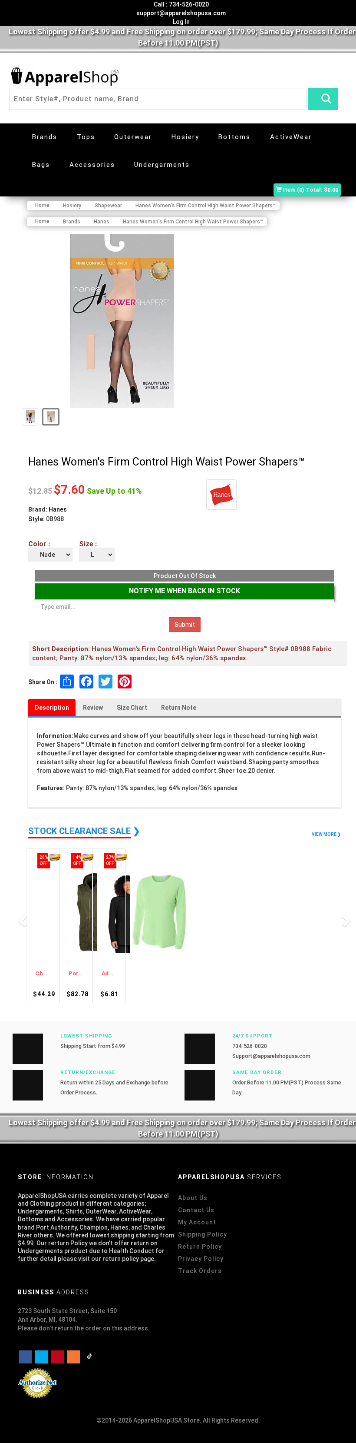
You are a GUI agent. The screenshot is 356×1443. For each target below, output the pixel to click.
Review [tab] (93, 707)
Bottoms (234, 137)
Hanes (58, 509)
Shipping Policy (202, 1234)
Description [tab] (52, 707)
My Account (197, 1222)
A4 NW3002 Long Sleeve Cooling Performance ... (109, 973)
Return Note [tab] (178, 707)
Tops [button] (86, 137)
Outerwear (133, 137)
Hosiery (185, 137)
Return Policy (200, 1246)
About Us (193, 1197)
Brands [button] (44, 137)
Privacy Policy (201, 1258)
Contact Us (196, 1210)
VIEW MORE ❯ (326, 834)
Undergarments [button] (162, 165)
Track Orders (200, 1270)
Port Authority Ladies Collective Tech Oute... (76, 973)
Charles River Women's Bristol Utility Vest (42, 973)
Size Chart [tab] (132, 707)
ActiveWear (291, 137)
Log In (180, 21)
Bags (41, 165)
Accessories (92, 165)
